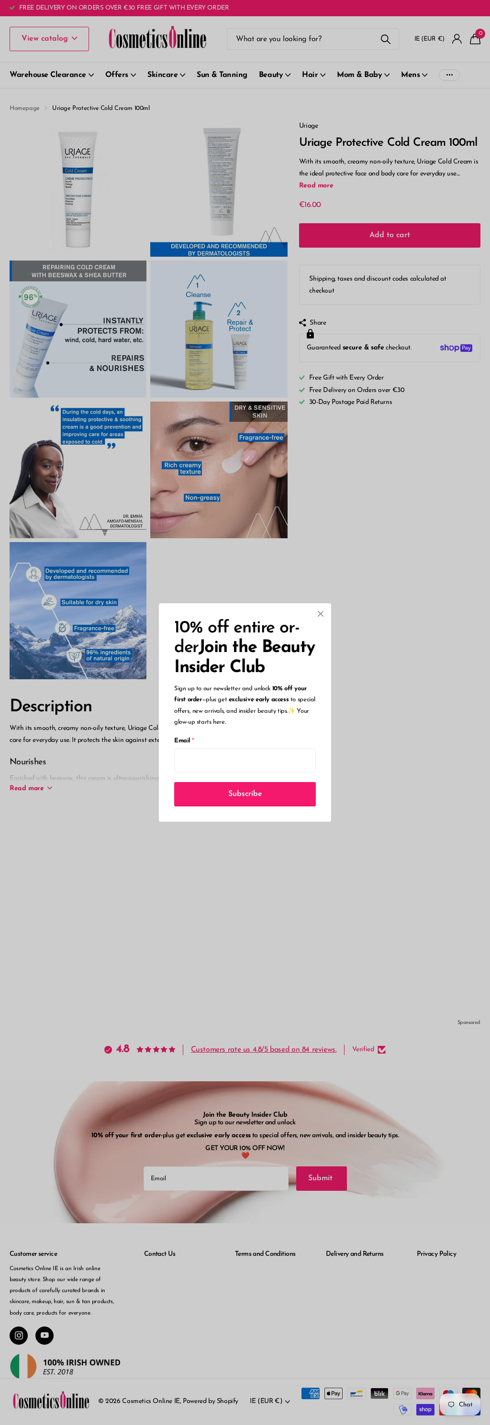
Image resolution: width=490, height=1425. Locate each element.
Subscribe (245, 794)
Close (320, 613)
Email (184, 741)
